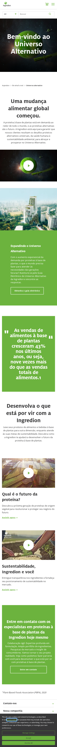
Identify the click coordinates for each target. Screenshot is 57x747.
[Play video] (28, 165)
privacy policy (12, 720)
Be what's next (17, 85)
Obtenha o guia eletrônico (27, 290)
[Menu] (53, 4)
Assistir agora (8, 517)
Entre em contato (28, 669)
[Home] (7, 6)
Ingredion (5, 85)
